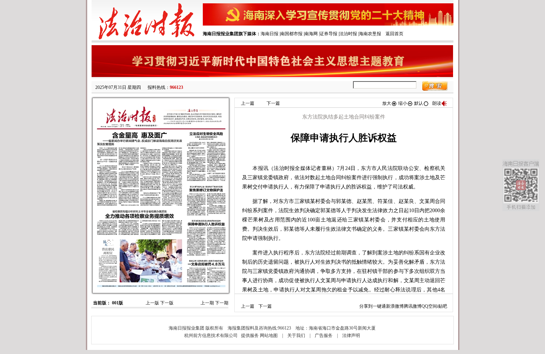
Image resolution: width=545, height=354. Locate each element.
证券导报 (328, 33)
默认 (418, 103)
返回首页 (394, 33)
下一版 (167, 302)
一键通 (379, 306)
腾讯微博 (413, 306)
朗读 (436, 103)
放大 (386, 103)
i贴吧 (442, 306)
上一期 (207, 302)
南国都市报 (291, 33)
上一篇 (247, 103)
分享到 (366, 306)
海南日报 (269, 33)
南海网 (311, 33)
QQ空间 (429, 306)
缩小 (402, 103)
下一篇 (273, 103)
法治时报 (348, 33)
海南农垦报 (370, 33)
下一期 (221, 302)
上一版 (152, 302)
